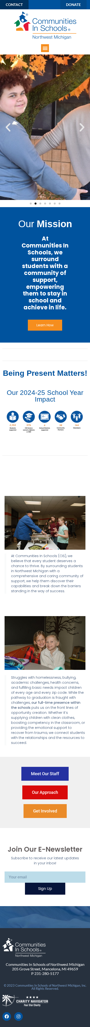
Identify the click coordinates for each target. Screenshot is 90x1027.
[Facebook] (6, 1016)
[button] (45, 48)
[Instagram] (18, 1016)
